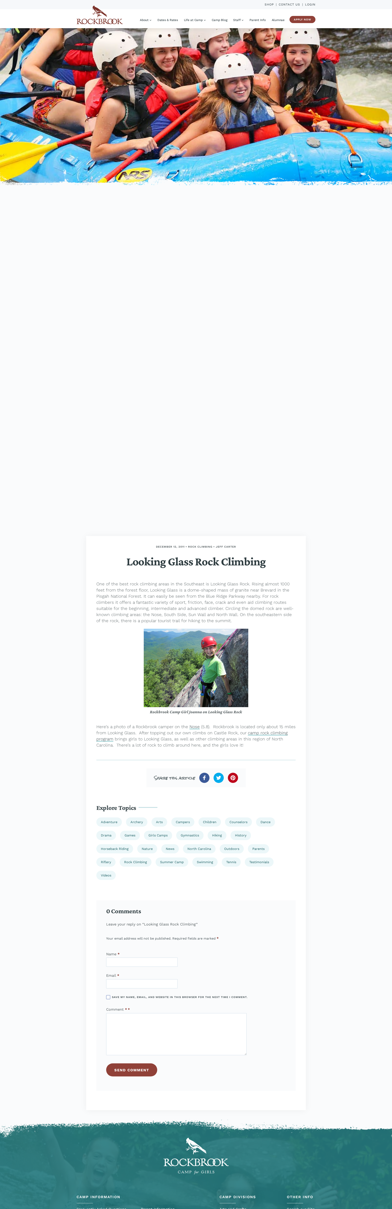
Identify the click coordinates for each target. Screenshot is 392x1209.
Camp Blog (219, 20)
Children (209, 822)
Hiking (217, 835)
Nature (147, 849)
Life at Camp (193, 20)
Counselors (238, 822)
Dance (266, 822)
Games (130, 835)
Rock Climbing (200, 546)
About (144, 20)
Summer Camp (172, 862)
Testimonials (259, 862)
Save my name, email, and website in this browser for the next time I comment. (180, 997)
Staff (237, 20)
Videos (106, 875)
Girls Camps (158, 835)
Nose (194, 726)
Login (310, 4)
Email (112, 975)
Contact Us (289, 4)
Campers (183, 822)
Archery (136, 822)
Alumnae (278, 20)
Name (113, 954)
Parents (258, 849)
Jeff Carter (226, 546)
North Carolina (199, 849)
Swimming (205, 862)
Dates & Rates (167, 20)
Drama (106, 835)
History (240, 835)
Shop (269, 4)
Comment (116, 1009)
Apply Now (302, 19)
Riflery (106, 862)
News (170, 849)
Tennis (231, 862)
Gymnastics (190, 835)
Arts (159, 822)
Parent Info (257, 20)
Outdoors (231, 849)
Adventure (109, 822)
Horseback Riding (115, 849)
